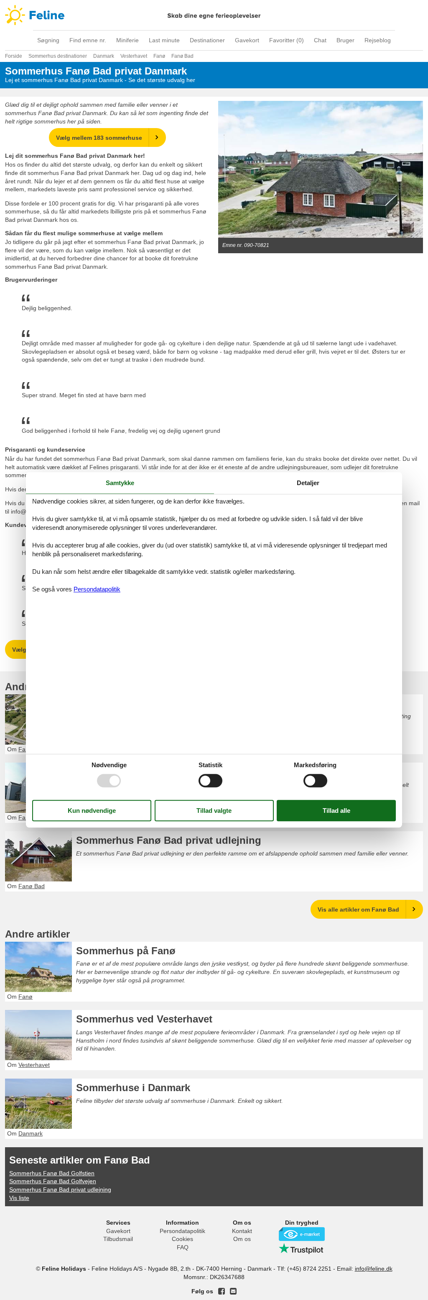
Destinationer (207, 40)
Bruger (345, 40)
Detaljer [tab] (308, 482)
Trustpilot (302, 1248)
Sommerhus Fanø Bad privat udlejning (168, 840)
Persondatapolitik (182, 1231)
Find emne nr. (87, 40)
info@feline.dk (373, 1268)
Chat (320, 40)
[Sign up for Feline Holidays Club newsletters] (233, 1291)
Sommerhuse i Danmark (133, 1087)
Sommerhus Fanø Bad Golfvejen (52, 1181)
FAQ (183, 1247)
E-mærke (302, 1234)
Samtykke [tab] (120, 482)
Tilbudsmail (118, 1239)
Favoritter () (286, 40)
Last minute (164, 40)
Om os (242, 1239)
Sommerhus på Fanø (126, 950)
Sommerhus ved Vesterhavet (144, 1019)
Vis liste (19, 1198)
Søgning (48, 40)
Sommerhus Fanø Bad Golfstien (51, 1173)
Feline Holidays (214, 15)
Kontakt (242, 1231)
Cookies (182, 1239)
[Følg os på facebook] (221, 1291)
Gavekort (247, 40)
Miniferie (127, 40)
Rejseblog (377, 40)
